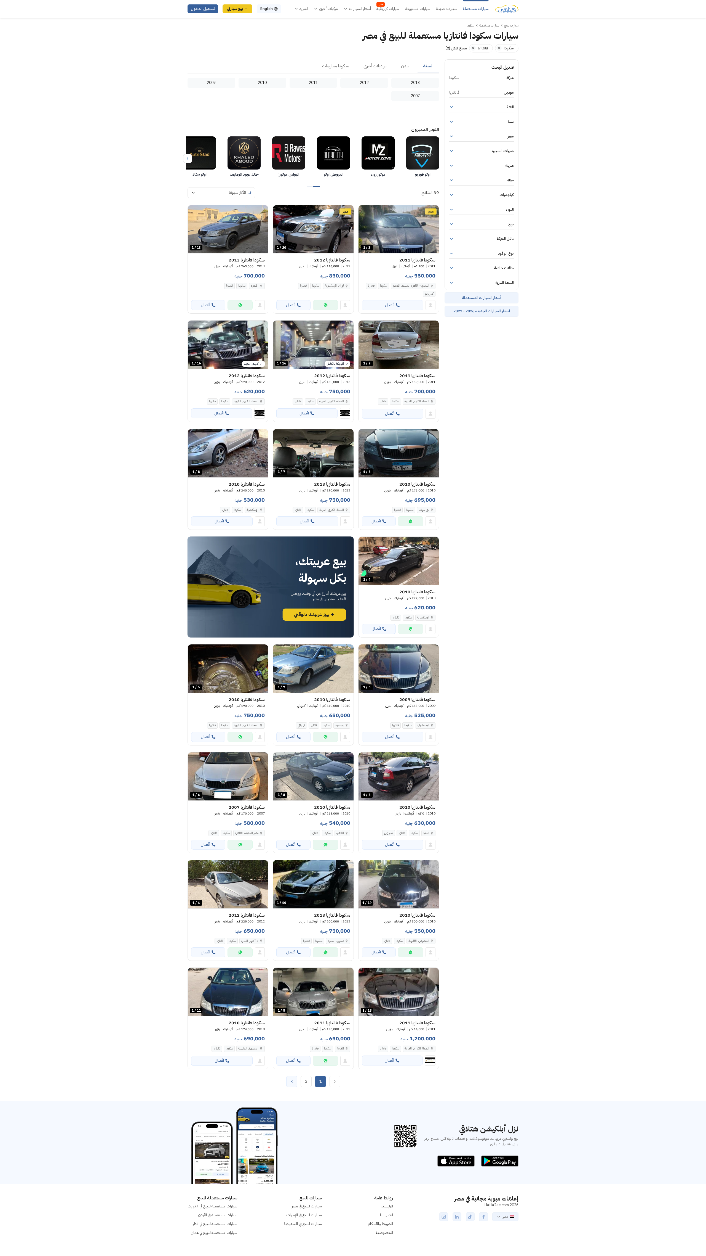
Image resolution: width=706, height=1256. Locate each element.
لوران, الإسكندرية (334, 285)
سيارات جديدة (446, 9)
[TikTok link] (470, 1216)
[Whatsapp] (325, 305)
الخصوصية (384, 1233)
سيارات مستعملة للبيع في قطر (215, 1224)
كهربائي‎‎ (301, 725)
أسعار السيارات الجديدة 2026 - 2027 (481, 311)
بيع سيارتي (235, 9)
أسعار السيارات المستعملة (481, 298)
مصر (505, 1216)
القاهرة (254, 285)
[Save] (365, 211)
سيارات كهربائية (388, 9)
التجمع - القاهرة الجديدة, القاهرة (411, 285)
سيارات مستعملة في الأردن (217, 1215)
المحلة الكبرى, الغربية (417, 401)
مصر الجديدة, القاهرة (246, 833)
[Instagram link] (443, 1216)
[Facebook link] (483, 1216)
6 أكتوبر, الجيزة (249, 940)
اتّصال (389, 305)
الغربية (340, 1048)
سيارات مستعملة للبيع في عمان (214, 1233)
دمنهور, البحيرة (336, 940)
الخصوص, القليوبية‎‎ (418, 940)
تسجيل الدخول (203, 9)
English (266, 8)
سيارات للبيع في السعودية (303, 1224)
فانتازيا (371, 285)
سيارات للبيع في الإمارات (304, 1215)
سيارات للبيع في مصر (307, 1206)
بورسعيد (339, 725)
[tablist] (313, 66)
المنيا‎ (426, 833)
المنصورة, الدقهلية (248, 1048)
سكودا (383, 285)
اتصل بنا (386, 1215)
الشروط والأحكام (380, 1224)
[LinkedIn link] (457, 1216)
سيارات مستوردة (417, 9)
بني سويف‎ (424, 509)
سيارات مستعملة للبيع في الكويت (212, 1206)
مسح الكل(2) (456, 48)
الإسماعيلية (423, 725)
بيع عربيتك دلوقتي (311, 614)
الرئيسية (387, 1206)
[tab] (428, 66)
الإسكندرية (252, 509)
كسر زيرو (429, 293)
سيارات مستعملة (476, 9)
